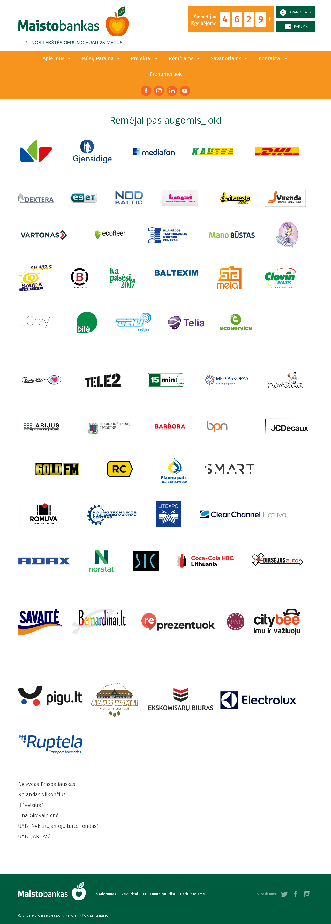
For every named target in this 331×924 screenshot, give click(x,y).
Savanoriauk (300, 12)
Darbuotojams (192, 894)
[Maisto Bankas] (73, 25)
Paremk (301, 26)
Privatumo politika (159, 894)
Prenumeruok (165, 74)
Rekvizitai (129, 894)
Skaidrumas (106, 894)
